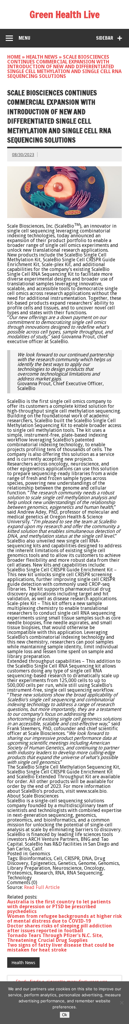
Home (14, 57)
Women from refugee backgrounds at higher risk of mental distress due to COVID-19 (64, 918)
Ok (64, 1015)
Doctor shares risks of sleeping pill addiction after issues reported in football (59, 928)
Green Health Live (65, 14)
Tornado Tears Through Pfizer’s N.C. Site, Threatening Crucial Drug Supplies (55, 938)
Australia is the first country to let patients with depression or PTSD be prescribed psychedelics (59, 906)
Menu (24, 38)
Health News (42, 57)
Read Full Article (42, 887)
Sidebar (104, 38)
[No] (121, 1003)
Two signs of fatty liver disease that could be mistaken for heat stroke (60, 947)
